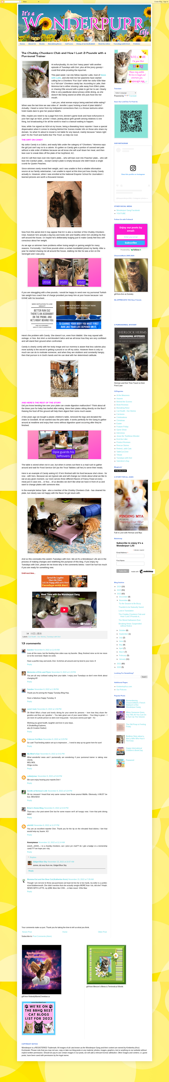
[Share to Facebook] (38, 633)
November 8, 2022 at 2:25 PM (55, 739)
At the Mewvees (122, 395)
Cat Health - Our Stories (37, 637)
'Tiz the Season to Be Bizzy (130, 604)
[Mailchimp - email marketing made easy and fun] (142, 573)
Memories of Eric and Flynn (39, 672)
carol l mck (32, 709)
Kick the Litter (104, 44)
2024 (119, 587)
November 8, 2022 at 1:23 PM (64, 672)
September (124, 634)
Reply (29, 664)
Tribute (119, 455)
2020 (119, 667)
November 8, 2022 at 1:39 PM (46, 689)
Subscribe (131, 242)
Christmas (120, 420)
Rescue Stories (122, 445)
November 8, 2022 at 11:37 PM (46, 825)
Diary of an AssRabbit (85, 44)
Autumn (119, 399)
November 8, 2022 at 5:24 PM (60, 791)
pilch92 (30, 825)
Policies (136, 44)
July (121, 638)
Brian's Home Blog (35, 808)
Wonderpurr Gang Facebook (128, 210)
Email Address (122, 553)
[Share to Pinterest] (40, 633)
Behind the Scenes (124, 402)
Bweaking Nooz (55, 44)
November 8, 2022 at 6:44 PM (56, 808)
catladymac (32, 776)
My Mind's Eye (33, 754)
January (122, 659)
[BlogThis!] (34, 633)
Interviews (120, 433)
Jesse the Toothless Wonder (127, 436)
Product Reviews (123, 442)
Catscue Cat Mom (35, 739)
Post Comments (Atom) (42, 936)
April (121, 648)
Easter (119, 424)
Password (130, 760)
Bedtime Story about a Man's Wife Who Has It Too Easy (135, 738)
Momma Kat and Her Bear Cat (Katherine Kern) (47, 879)
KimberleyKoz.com (124, 687)
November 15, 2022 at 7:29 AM (81, 879)
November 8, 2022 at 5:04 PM (50, 776)
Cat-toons (120, 414)
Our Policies (121, 690)
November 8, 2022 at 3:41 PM (52, 754)
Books (42, 44)
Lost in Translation (126, 611)
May (121, 645)
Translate (133, 96)
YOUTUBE (121, 213)
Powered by (125, 250)
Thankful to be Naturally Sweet (131, 607)
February (123, 655)
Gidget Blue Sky (40, 862)
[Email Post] (27, 633)
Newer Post (27, 932)
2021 (119, 664)
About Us (32, 44)
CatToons (69, 44)
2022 (119, 594)
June (121, 641)
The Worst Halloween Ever (130, 620)
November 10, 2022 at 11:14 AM (52, 842)
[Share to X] (36, 633)
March (122, 652)
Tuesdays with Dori (122, 44)
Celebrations (121, 417)
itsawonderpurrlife (124, 198)
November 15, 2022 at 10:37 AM (61, 862)
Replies (33, 857)
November (123, 600)
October (122, 630)
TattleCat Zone (122, 452)
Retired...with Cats (123, 449)
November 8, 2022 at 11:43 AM (47, 650)
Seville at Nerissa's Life (37, 791)
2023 (119, 590)
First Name (120, 560)
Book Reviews (122, 405)
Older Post (102, 932)
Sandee (30, 650)
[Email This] (32, 633)
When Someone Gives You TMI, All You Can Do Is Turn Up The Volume (136, 714)
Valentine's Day (122, 461)
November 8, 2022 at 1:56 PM (49, 709)
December (123, 597)
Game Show (121, 430)
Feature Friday (122, 427)
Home (22, 44)
